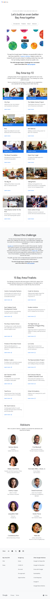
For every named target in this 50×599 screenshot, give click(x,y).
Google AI (36, 581)
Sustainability (37, 573)
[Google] (5, 595)
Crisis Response (37, 577)
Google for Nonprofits (39, 561)
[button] (25, 39)
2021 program (31, 64)
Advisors (34, 23)
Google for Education (39, 565)
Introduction (16, 23)
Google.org (10, 246)
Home (19, 561)
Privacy (12, 595)
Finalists (23, 23)
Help (46, 595)
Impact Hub (35, 250)
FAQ (4, 561)
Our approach (21, 573)
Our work (20, 569)
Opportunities (21, 577)
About (29, 23)
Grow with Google (38, 569)
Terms (17, 595)
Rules (4, 565)
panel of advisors (25, 56)
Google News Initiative (39, 586)
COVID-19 (20, 565)
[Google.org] (5, 2)
